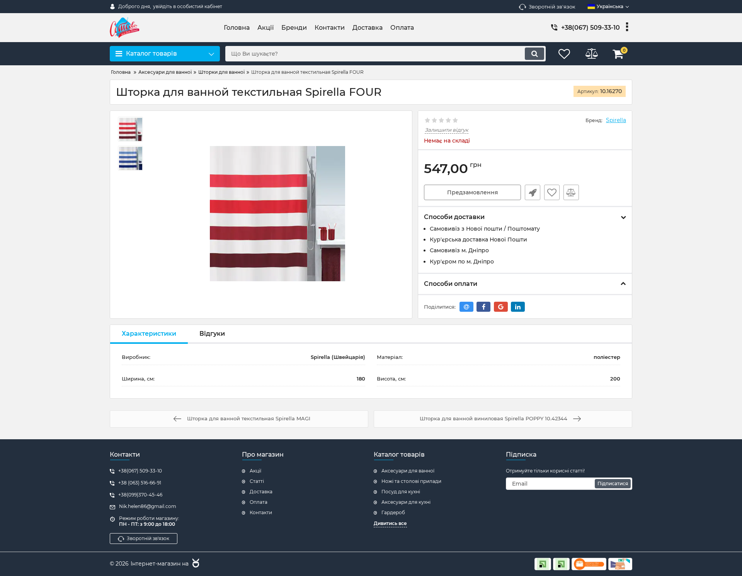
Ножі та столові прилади (411, 481)
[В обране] (552, 192)
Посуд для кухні (400, 491)
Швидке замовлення (532, 192)
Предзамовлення (472, 192)
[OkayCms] (195, 564)
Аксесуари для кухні (406, 502)
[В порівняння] (571, 192)
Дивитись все (390, 523)
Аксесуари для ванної (407, 471)
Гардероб (393, 512)
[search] (534, 54)
